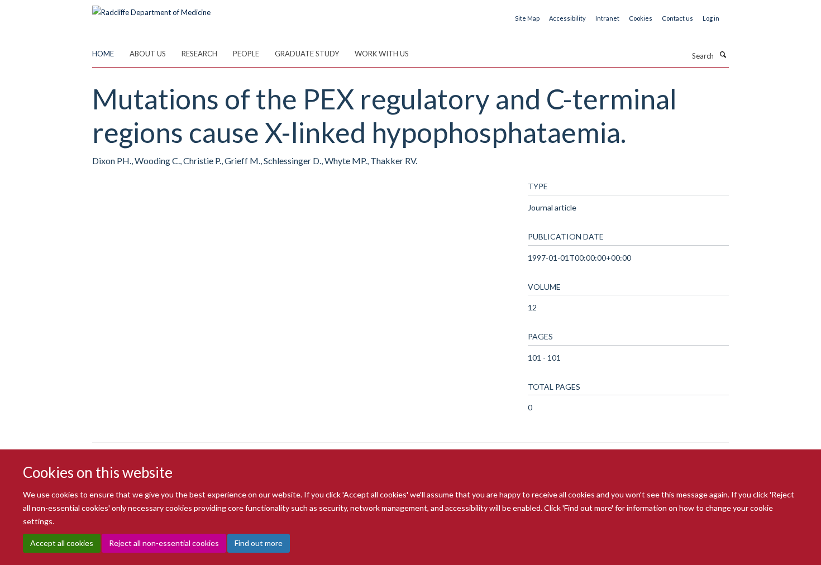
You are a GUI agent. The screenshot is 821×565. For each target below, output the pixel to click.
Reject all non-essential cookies (164, 543)
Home (103, 53)
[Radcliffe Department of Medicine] (151, 8)
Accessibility (567, 18)
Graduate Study (307, 53)
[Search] (723, 55)
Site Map (527, 18)
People (246, 53)
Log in (711, 18)
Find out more (259, 543)
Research (199, 53)
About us (148, 53)
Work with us (382, 53)
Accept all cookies (61, 543)
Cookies (640, 18)
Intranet (607, 18)
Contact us (677, 18)
